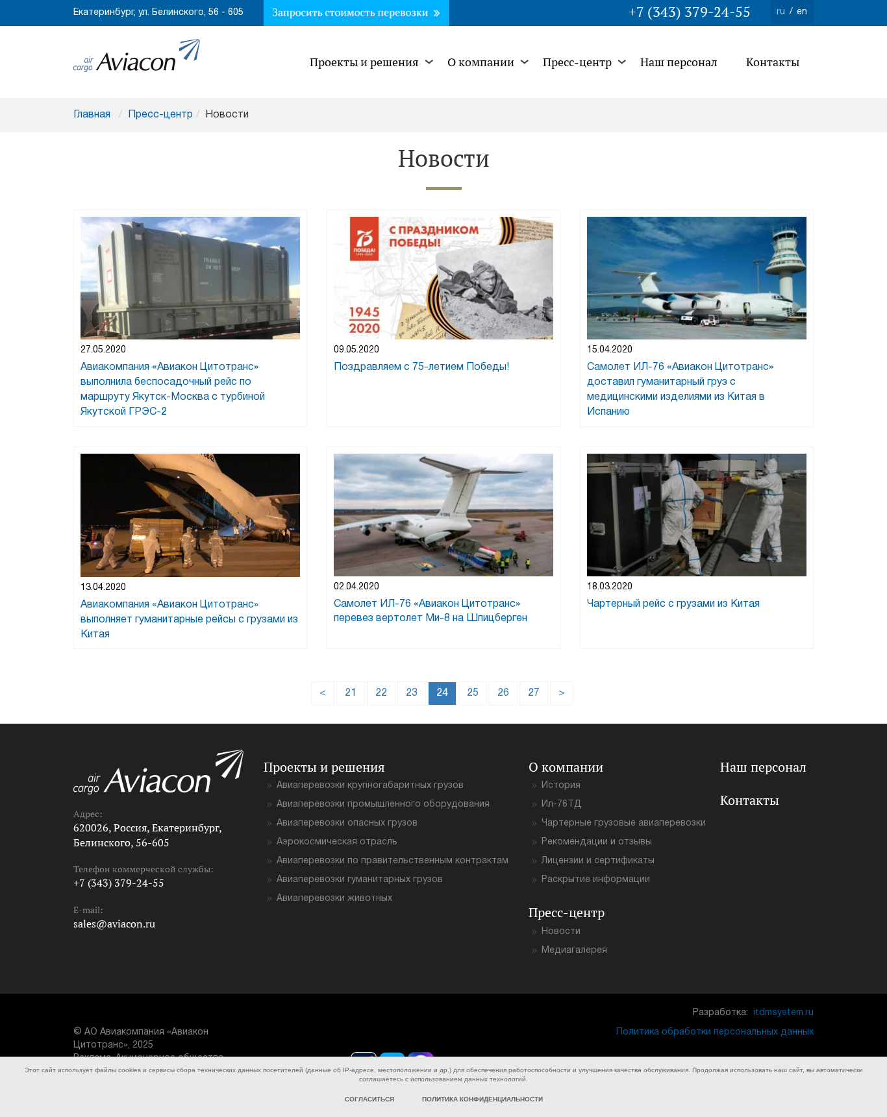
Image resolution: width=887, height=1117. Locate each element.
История (561, 785)
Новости (561, 931)
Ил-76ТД (562, 804)
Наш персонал (679, 62)
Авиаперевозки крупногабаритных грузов (370, 785)
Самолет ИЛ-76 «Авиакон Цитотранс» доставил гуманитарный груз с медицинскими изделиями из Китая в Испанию (680, 390)
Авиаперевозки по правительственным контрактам (392, 861)
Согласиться (369, 1099)
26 (503, 693)
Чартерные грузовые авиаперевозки (624, 823)
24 (446, 693)
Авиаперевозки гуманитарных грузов (360, 880)
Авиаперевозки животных (334, 898)
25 (473, 693)
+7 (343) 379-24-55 (690, 12)
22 (381, 693)
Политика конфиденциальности (482, 1099)
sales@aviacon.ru (114, 923)
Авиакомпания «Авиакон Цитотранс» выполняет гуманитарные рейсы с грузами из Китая (189, 619)
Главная (91, 114)
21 (350, 693)
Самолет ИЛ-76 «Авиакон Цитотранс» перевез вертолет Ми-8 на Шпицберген (430, 612)
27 (534, 693)
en (802, 12)
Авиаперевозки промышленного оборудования (383, 804)
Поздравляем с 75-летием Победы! (421, 367)
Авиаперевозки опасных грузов (347, 823)
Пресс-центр (577, 62)
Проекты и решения (364, 62)
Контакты (772, 62)
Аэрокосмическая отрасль (337, 842)
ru (781, 12)
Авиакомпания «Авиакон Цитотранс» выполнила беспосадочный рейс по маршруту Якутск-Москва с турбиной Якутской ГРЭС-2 (173, 390)
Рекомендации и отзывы (597, 842)
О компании (480, 62)
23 (412, 693)
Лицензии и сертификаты (598, 861)
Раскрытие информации (596, 880)
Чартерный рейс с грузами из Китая (673, 604)
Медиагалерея (574, 950)
